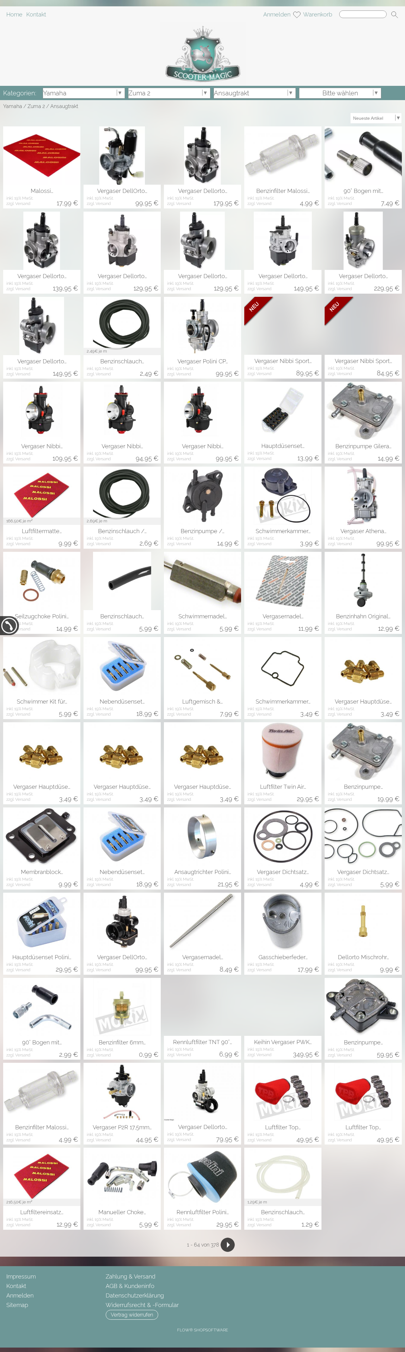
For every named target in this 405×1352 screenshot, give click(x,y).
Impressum (21, 1276)
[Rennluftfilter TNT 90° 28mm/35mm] (202, 1007)
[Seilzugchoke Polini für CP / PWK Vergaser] (41, 581)
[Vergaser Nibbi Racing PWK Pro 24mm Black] (122, 411)
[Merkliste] (297, 14)
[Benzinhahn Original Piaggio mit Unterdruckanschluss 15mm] (363, 581)
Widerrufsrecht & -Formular (142, 1305)
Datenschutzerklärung (135, 1295)
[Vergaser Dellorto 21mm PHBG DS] (202, 1092)
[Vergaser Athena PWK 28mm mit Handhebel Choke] (363, 496)
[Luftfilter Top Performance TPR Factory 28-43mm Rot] (363, 1092)
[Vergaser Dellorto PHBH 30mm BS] (41, 326)
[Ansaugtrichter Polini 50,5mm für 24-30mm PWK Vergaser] (202, 836)
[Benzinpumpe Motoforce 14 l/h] (363, 751)
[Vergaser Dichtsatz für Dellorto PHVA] (363, 836)
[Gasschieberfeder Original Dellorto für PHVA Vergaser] (282, 922)
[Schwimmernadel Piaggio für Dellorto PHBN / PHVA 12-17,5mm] (202, 581)
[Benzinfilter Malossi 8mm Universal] (282, 155)
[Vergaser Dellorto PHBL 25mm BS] (122, 241)
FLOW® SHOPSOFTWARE (202, 1330)
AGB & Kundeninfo (130, 1286)
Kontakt (36, 14)
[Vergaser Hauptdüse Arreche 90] (41, 751)
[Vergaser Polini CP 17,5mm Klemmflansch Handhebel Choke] (202, 326)
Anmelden (276, 14)
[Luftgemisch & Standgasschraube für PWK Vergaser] (202, 666)
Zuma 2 (36, 106)
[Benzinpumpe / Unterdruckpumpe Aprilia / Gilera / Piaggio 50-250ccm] (202, 496)
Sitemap (17, 1305)
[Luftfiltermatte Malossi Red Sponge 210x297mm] (41, 496)
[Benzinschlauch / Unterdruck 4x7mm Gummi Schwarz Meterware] (122, 496)
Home (14, 14)
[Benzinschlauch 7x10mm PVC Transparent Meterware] (282, 1177)
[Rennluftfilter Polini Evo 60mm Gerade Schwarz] (202, 1177)
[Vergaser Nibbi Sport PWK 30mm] (282, 326)
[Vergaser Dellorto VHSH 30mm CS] (363, 241)
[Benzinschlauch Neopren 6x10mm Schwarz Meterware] (122, 581)
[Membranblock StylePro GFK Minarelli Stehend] (41, 836)
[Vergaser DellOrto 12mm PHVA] (122, 155)
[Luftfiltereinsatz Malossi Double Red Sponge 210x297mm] (41, 1177)
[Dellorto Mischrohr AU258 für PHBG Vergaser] (363, 922)
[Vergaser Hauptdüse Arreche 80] (202, 751)
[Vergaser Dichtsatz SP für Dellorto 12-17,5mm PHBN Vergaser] (282, 836)
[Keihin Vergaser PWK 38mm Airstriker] (282, 1007)
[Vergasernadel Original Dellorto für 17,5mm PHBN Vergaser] (202, 922)
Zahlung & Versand (130, 1276)
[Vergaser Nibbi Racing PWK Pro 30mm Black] (41, 411)
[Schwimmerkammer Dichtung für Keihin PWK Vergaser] (282, 666)
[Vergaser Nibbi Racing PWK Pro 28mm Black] (202, 411)
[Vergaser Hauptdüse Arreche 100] (122, 751)
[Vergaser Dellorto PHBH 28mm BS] (202, 241)
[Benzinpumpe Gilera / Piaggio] (363, 411)
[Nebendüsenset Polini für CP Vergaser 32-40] (122, 836)
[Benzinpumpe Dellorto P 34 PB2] (363, 1007)
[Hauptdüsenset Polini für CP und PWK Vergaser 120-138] (41, 922)
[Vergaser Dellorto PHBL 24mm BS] (41, 241)
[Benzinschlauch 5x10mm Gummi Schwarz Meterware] (122, 326)
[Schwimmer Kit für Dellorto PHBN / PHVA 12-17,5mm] (41, 666)
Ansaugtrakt (64, 106)
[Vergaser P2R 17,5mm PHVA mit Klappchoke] (122, 1092)
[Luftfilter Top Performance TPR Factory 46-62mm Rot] (282, 1092)
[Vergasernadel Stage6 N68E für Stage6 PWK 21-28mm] (282, 581)
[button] (394, 14)
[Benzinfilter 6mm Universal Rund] (122, 1007)
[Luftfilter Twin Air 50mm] (282, 751)
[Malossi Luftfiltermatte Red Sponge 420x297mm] (41, 155)
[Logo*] (203, 25)
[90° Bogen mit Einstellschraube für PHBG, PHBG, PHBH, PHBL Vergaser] (363, 155)
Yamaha (12, 106)
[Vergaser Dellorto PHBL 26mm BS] (202, 155)
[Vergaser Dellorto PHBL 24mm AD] (282, 241)
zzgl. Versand (18, 203)
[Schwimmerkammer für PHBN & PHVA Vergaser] (282, 496)
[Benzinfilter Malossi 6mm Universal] (41, 1092)
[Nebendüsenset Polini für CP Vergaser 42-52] (122, 666)
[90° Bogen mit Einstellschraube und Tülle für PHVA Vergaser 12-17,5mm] (41, 1007)
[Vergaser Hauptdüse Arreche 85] (363, 666)
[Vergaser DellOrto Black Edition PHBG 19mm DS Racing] (122, 922)
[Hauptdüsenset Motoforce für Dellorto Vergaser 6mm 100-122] (282, 411)
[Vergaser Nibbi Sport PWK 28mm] (363, 326)
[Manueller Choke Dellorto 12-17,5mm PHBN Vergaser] (122, 1177)
